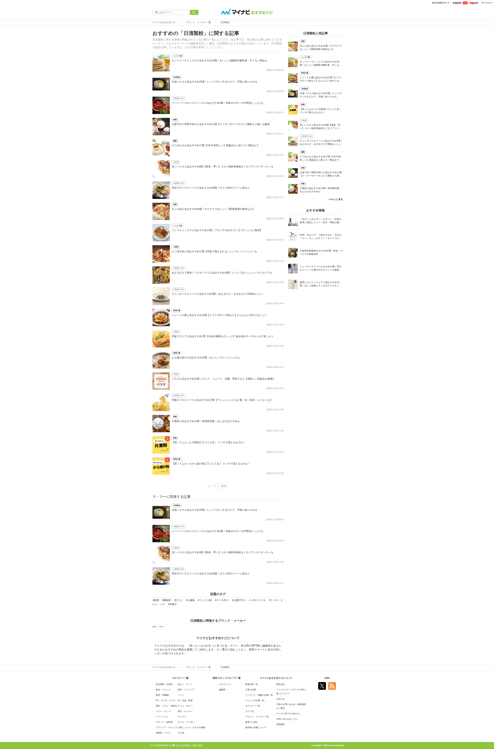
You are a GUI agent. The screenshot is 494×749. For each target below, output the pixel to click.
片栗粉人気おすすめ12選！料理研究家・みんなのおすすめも (206, 421)
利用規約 (280, 724)
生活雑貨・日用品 (164, 684)
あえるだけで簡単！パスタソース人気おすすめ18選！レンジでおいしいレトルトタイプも (222, 272)
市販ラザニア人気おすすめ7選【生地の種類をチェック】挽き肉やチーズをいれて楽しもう (222, 336)
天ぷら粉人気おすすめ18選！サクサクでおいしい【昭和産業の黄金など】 (213, 209)
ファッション (162, 716)
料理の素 (176, 311)
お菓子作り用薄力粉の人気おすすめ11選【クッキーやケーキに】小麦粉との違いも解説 (221, 124)
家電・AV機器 (162, 695)
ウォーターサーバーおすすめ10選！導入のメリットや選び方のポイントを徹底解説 (321, 268)
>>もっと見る (336, 199)
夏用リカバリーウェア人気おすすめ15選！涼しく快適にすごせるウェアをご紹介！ (320, 284)
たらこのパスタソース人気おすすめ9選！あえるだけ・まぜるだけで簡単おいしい (217, 293)
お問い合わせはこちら (287, 719)
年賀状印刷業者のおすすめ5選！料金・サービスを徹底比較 (321, 252)
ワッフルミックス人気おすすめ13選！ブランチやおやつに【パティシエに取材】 (217, 230)
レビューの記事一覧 (254, 700)
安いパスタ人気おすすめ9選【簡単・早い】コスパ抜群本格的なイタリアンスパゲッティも (222, 166)
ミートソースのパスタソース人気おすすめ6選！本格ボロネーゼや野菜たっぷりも (217, 102)
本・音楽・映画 (185, 700)
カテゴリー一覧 (252, 706)
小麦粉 (175, 247)
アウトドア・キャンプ (166, 727)
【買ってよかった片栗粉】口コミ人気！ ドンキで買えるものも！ (208, 442)
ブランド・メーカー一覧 (198, 22)
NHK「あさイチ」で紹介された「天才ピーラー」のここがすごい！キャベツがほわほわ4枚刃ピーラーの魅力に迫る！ (321, 237)
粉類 (175, 120)
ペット (181, 695)
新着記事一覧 (251, 684)
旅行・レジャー (185, 711)
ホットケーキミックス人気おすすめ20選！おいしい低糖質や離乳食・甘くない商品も (219, 60)
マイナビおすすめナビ (164, 22)
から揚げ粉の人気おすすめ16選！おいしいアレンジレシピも (206, 357)
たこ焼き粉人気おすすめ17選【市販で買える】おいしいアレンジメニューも (214, 251)
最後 (223, 485)
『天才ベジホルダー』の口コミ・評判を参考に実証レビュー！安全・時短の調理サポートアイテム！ (320, 221)
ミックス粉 (177, 56)
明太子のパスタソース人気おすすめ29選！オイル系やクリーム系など (211, 187)
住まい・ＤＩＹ (185, 684)
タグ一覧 (249, 711)
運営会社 (280, 684)
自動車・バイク (163, 733)
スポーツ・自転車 (164, 722)
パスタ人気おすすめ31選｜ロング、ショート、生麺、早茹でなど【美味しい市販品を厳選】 (223, 378)
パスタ (175, 162)
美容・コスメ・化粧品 (166, 706)
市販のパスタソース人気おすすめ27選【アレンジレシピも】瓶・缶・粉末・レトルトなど (222, 400)
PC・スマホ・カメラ (166, 700)
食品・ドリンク (163, 689)
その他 (181, 733)
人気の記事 (250, 689)
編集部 (222, 689)
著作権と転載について (255, 727)
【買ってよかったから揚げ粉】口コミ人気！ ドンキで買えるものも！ (211, 463)
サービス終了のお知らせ (288, 713)
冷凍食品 (176, 77)
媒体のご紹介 (251, 722)
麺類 (175, 141)
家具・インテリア (186, 689)
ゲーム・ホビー (185, 706)
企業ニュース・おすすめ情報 (191, 727)
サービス (182, 716)
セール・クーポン (186, 722)
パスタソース (178, 98)
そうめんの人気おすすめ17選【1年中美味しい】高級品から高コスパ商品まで (215, 145)
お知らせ (280, 699)
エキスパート (225, 684)
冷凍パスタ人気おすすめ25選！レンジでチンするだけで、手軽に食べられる (214, 81)
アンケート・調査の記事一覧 (259, 695)
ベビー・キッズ (163, 711)
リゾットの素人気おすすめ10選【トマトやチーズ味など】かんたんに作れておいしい (219, 315)
